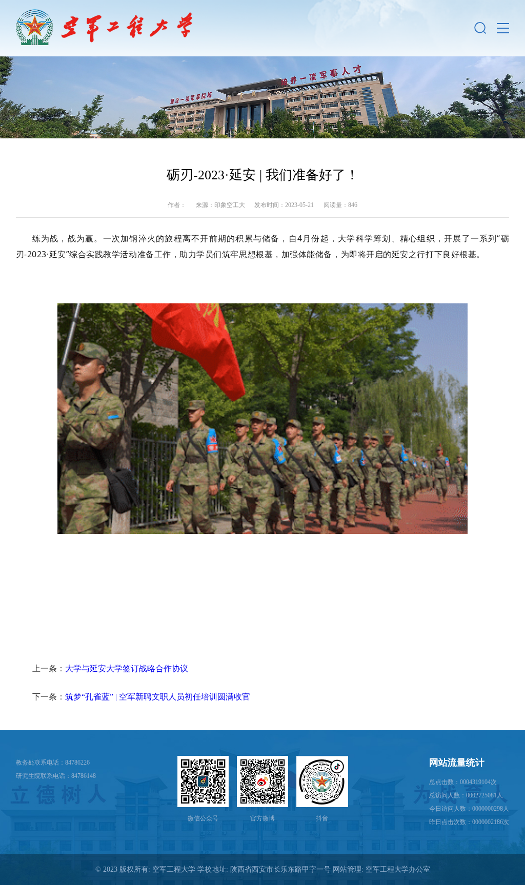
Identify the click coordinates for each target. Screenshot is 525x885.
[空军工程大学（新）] (104, 28)
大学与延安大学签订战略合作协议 (126, 668)
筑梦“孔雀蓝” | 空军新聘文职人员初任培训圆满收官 (157, 696)
